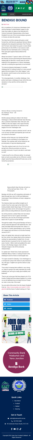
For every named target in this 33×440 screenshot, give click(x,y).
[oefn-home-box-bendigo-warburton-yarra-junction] (16, 374)
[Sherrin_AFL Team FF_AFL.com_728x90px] (16, 3)
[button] (30, 8)
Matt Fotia (6, 24)
